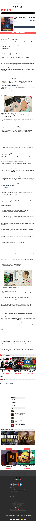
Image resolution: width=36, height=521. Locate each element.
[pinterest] (10, 10)
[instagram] (4, 10)
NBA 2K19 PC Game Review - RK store (18, 371)
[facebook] (3, 10)
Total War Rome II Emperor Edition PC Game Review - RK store (27, 447)
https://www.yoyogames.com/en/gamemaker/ (12, 132)
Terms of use (12, 496)
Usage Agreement (12, 497)
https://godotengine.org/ (25, 136)
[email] (7, 10)
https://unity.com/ (8, 116)
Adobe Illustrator (13, 171)
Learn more (6, 373)
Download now (25, 27)
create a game (20, 41)
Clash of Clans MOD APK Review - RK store (26, 466)
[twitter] (1, 10)
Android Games (14, 402)
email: (11, 509)
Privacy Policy (12, 495)
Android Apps (17, 489)
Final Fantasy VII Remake (26, 120)
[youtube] (9, 10)
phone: (11, 507)
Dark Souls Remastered (19, 120)
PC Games (12, 491)
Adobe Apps (13, 399)
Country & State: (11, 502)
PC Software (13, 405)
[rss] (6, 10)
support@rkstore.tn (17, 509)
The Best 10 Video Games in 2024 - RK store (29, 371)
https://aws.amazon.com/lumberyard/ (14, 127)
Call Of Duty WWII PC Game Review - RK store (9, 447)
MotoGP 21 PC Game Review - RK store (6, 371)
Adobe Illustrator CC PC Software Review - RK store (9, 466)
